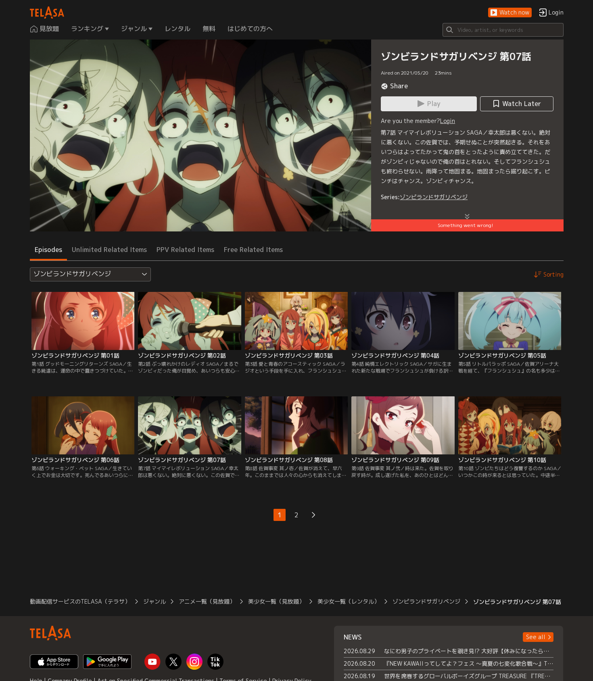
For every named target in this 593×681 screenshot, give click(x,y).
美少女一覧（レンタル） (348, 601)
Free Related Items (253, 249)
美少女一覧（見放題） (276, 601)
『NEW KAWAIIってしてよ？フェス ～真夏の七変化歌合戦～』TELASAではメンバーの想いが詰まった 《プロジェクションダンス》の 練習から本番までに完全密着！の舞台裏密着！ (469, 663)
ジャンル (154, 601)
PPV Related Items (185, 249)
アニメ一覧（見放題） (207, 601)
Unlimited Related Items (109, 249)
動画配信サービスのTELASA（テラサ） (80, 601)
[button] (510, 13)
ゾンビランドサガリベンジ (434, 197)
